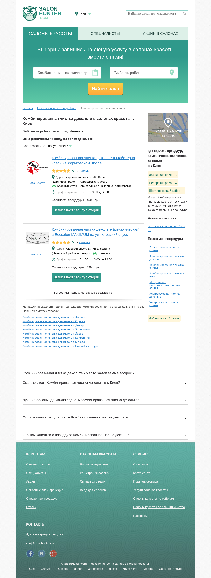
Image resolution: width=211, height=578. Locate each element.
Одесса (63, 568)
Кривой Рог (130, 568)
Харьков (46, 568)
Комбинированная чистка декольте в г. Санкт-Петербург (60, 346)
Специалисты (105, 33)
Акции (160, 33)
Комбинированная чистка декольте (166, 257)
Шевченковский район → (166, 190)
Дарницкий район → (163, 174)
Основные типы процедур (44, 490)
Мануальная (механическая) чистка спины (164, 285)
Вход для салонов (93, 490)
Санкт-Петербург (170, 568)
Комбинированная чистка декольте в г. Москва (54, 341)
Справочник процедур (41, 498)
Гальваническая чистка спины (165, 249)
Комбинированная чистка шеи (166, 275)
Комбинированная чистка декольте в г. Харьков (54, 317)
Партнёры (140, 515)
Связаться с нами (92, 481)
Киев (32, 568)
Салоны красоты (38, 464)
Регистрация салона (94, 473)
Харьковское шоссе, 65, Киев (85, 177)
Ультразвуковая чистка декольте (164, 295)
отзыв (84, 171)
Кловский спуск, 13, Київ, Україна (88, 248)
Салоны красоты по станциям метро (159, 507)
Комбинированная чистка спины (166, 266)
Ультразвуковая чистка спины (164, 304)
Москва (148, 568)
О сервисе (140, 464)
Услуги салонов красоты (150, 490)
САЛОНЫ (50, 33)
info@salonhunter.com (41, 543)
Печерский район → (163, 183)
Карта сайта (141, 473)
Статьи (31, 507)
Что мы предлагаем (94, 464)
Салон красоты (38, 183)
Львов (113, 568)
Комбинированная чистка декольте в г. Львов (53, 333)
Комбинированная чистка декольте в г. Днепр (53, 325)
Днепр (78, 568)
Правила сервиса (145, 481)
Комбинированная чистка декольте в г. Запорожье (56, 329)
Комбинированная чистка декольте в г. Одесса (54, 321)
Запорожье (95, 568)
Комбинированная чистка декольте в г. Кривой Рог (56, 337)
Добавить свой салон (164, 318)
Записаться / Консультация (76, 210)
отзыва (84, 242)
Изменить (76, 131)
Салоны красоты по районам (153, 498)
